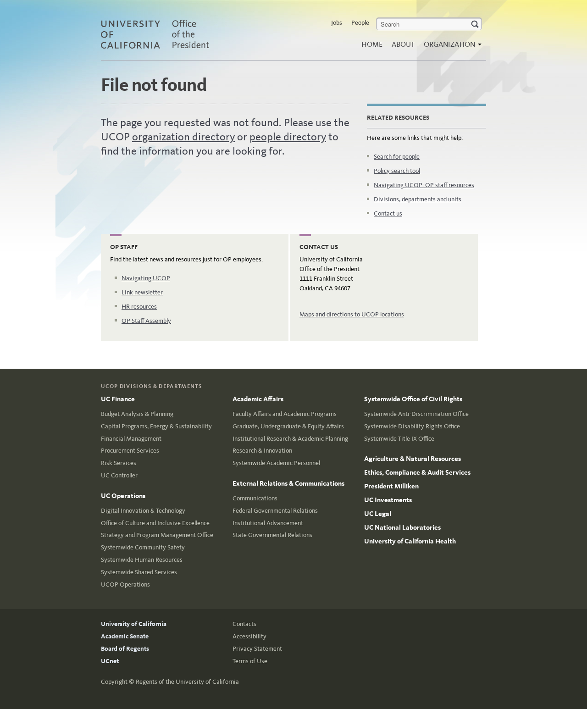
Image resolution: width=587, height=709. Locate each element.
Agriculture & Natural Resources (412, 458)
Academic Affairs (258, 399)
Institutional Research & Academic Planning (290, 439)
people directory (287, 136)
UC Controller (119, 475)
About (403, 44)
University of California (133, 624)
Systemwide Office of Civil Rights (413, 399)
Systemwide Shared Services (139, 572)
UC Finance (118, 399)
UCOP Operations (125, 584)
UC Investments (388, 500)
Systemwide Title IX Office (399, 439)
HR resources (139, 306)
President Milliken (391, 486)
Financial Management (131, 439)
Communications (255, 498)
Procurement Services (130, 450)
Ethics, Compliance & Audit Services (417, 472)
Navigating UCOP (146, 278)
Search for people (397, 157)
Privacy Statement (257, 649)
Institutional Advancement (268, 523)
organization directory (183, 136)
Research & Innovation (262, 450)
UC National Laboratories (402, 527)
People (360, 23)
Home (371, 44)
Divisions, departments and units (417, 199)
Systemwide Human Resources (142, 560)
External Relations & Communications (288, 483)
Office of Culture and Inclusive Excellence (155, 523)
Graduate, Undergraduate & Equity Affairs (288, 426)
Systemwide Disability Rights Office (412, 426)
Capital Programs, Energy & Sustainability (156, 426)
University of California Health (410, 541)
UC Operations (123, 496)
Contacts (244, 624)
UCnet (110, 661)
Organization (450, 44)
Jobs (336, 23)
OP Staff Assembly (146, 321)
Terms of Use (250, 661)
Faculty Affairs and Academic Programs (285, 414)
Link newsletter (142, 292)
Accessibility (249, 636)
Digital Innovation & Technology (143, 511)
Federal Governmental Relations (275, 511)
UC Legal (377, 514)
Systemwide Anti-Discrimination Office (416, 414)
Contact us (388, 213)
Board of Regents (125, 649)
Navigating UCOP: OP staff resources (424, 185)
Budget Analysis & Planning (137, 414)
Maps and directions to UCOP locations (351, 314)
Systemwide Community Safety (143, 547)
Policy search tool (397, 171)
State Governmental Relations (272, 535)
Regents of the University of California (187, 682)
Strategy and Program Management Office (157, 535)
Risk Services (118, 463)
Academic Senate (125, 636)
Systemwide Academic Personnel (276, 463)
